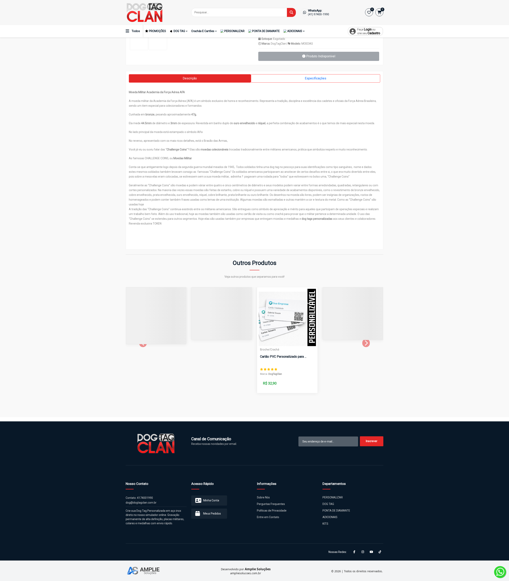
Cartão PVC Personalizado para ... (283, 356)
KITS (325, 523)
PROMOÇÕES (157, 31)
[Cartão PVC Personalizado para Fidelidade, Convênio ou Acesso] (287, 317)
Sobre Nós (263, 497)
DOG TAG (179, 31)
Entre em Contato (268, 517)
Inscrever (371, 441)
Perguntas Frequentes (271, 504)
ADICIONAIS (294, 31)
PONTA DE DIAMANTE (266, 31)
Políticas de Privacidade (272, 510)
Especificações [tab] (315, 78)
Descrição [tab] (190, 78)
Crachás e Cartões (202, 31)
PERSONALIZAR (234, 31)
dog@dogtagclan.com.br (141, 502)
